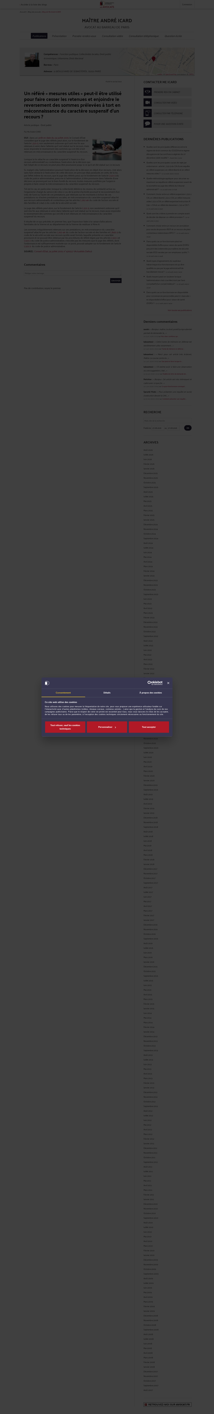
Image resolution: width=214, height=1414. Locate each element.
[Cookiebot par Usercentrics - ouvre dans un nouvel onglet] (149, 683)
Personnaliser (105, 727)
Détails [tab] (107, 692)
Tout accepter (149, 727)
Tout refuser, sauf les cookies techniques (65, 727)
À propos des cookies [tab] (150, 692)
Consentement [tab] (63, 692)
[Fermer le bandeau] (168, 683)
